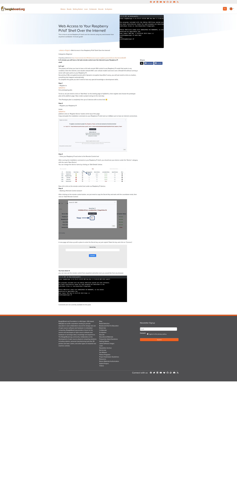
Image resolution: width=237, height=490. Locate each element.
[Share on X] (141, 63)
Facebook (150, 63)
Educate (101, 9)
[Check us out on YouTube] (161, 373)
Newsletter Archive (105, 348)
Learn (86, 9)
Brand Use (102, 328)
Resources (102, 359)
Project (67, 50)
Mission (63, 9)
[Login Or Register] (231, 9)
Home (62, 50)
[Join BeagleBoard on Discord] (174, 373)
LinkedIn (159, 63)
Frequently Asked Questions (108, 339)
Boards (69, 9)
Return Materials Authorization (109, 361)
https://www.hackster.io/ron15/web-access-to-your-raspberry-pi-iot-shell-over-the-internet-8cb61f (99, 58)
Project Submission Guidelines (109, 357)
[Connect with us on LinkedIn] (157, 373)
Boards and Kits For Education (109, 326)
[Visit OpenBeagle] (164, 373)
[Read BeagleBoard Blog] (177, 373)
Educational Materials (106, 337)
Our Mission (103, 352)
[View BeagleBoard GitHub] (167, 373)
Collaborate (93, 9)
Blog (100, 321)
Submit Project (104, 363)
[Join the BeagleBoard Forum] (171, 373)
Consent (143, 333)
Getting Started (78, 9)
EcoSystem (108, 9)
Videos (101, 366)
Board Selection (104, 323)
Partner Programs (104, 355)
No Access (102, 350)
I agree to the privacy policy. (158, 334)
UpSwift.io (62, 88)
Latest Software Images (106, 343)
